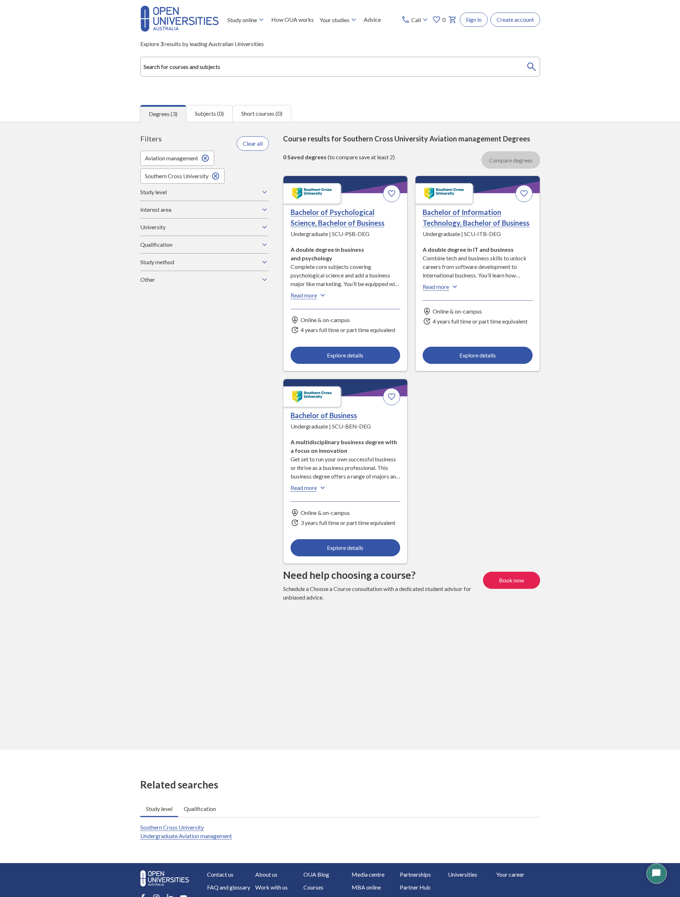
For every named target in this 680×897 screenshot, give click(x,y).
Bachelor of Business (324, 415)
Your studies (334, 19)
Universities (462, 874)
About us (266, 874)
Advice (372, 19)
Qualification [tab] (200, 808)
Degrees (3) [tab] (163, 113)
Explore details (345, 355)
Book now (511, 580)
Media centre (368, 874)
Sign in (474, 19)
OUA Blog (316, 874)
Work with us (271, 887)
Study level (153, 192)
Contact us (220, 874)
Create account (515, 19)
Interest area (155, 209)
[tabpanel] (340, 436)
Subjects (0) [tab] (209, 113)
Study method (157, 262)
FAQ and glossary (228, 887)
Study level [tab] (159, 808)
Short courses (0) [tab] (261, 113)
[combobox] (340, 67)
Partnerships (415, 874)
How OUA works (292, 19)
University (153, 227)
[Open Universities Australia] (179, 29)
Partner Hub (415, 887)
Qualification (156, 244)
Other (147, 279)
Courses (313, 887)
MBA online (366, 887)
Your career (510, 874)
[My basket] (452, 19)
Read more (304, 295)
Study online (242, 19)
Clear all (253, 143)
